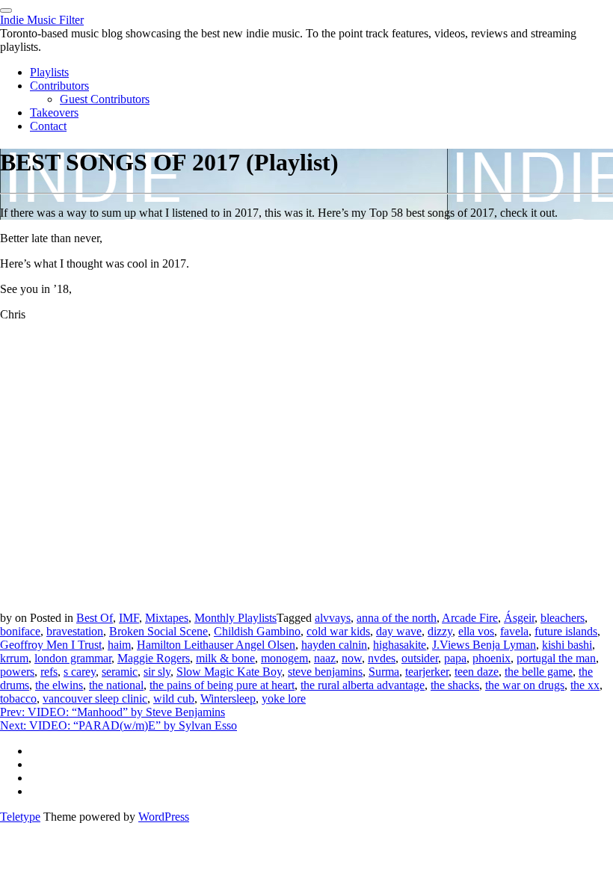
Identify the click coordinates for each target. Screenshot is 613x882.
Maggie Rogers (153, 658)
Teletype (20, 816)
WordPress (163, 816)
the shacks (455, 685)
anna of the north (397, 617)
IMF (129, 617)
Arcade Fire (470, 617)
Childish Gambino (257, 631)
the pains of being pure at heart (222, 685)
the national (116, 685)
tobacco (18, 698)
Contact (48, 126)
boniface (20, 631)
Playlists (49, 72)
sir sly (157, 671)
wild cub (173, 698)
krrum (14, 658)
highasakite (399, 644)
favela (514, 631)
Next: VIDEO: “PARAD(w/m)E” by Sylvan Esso (118, 725)
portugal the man (556, 658)
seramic (120, 671)
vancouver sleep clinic (95, 698)
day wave (399, 631)
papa (455, 658)
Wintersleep (228, 698)
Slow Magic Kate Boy (229, 671)
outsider (419, 658)
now (352, 658)
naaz (325, 658)
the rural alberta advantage (363, 685)
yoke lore (284, 698)
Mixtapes (166, 617)
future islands (566, 631)
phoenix (491, 658)
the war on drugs (524, 685)
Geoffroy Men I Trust (51, 644)
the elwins (59, 685)
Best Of (94, 617)
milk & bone (225, 658)
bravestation (74, 631)
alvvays (333, 617)
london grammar (72, 658)
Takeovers (54, 112)
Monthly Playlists (235, 617)
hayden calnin (334, 644)
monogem (284, 658)
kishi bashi (567, 644)
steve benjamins (325, 671)
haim (119, 644)
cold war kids (338, 631)
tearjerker (427, 671)
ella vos (476, 631)
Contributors (59, 85)
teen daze (477, 671)
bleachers (562, 617)
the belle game (539, 671)
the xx (585, 685)
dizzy (440, 631)
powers (17, 671)
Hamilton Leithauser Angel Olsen (216, 644)
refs (49, 671)
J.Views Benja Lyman (484, 644)
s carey (80, 671)
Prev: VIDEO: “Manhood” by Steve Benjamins (112, 712)
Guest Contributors (105, 99)
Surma (384, 671)
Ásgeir (519, 617)
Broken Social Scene (158, 631)
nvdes (381, 658)
